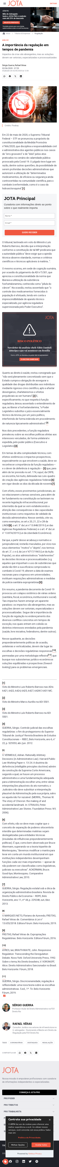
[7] (53, 483)
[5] (44, 468)
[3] (3, 708)
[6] (52, 479)
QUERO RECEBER (29, 232)
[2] (34, 395)
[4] (16, 445)
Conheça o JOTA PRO (29, 1092)
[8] (10, 525)
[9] (40, 582)
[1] (23, 188)
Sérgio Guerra (8, 65)
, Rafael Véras (20, 65)
